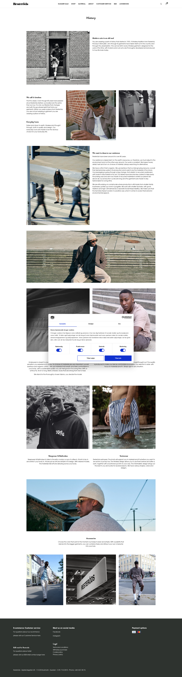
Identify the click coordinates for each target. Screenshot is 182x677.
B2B (115, 4)
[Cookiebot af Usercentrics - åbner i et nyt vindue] (123, 317)
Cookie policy (58, 652)
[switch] (80, 350)
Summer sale (63, 4)
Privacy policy (58, 654)
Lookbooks (124, 4)
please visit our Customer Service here (26, 635)
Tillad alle (118, 358)
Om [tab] (119, 324)
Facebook (56, 632)
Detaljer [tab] (91, 324)
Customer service (103, 4)
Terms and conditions (60, 647)
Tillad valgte (91, 358)
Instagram (56, 636)
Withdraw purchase (60, 650)
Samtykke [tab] (62, 324)
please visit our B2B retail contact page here (29, 655)
